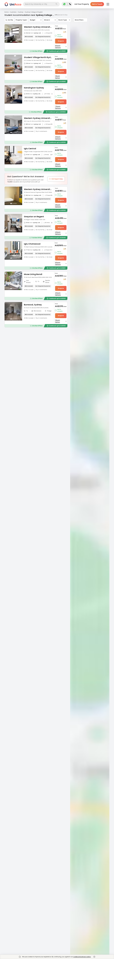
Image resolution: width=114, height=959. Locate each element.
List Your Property (81, 4)
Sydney (20, 12)
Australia (13, 12)
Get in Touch (97, 4)
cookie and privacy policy (82, 957)
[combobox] (41, 4)
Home (6, 12)
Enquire (61, 41)
